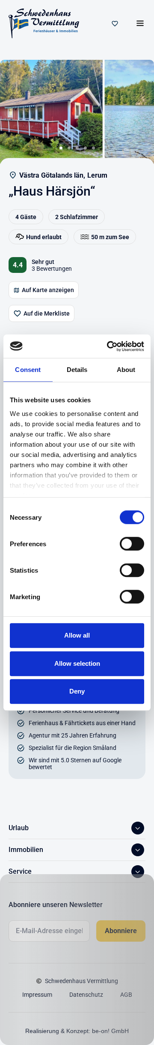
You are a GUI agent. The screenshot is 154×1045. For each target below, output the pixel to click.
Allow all (77, 635)
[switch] (132, 543)
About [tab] (126, 369)
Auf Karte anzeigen (48, 290)
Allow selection (77, 663)
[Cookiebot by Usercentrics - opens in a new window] (108, 346)
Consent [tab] (28, 369)
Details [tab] (77, 369)
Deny (77, 691)
